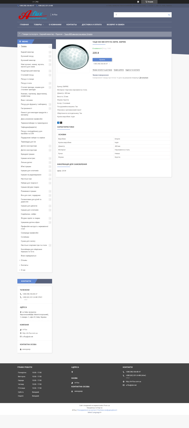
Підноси (59, 34)
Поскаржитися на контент (86, 410)
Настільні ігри (26, 179)
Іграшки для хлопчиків (29, 171)
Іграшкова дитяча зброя (30, 222)
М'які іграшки (26, 166)
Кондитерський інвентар (30, 71)
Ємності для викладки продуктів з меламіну (34, 114)
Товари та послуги (30, 34)
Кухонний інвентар (28, 60)
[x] (61, 123)
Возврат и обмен (115, 25)
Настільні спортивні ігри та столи (34, 245)
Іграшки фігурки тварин (30, 187)
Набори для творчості (29, 183)
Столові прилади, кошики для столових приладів (32, 88)
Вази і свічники (27, 100)
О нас (23, 270)
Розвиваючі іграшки (28, 191)
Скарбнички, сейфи (28, 214)
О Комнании (55, 25)
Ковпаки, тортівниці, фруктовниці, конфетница (34, 95)
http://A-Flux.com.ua (30, 333)
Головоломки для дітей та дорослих (31, 200)
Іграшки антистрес (28, 158)
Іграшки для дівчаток (29, 206)
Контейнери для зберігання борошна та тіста (31, 250)
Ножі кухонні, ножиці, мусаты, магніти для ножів (32, 65)
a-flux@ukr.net (27, 337)
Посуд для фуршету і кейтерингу (34, 104)
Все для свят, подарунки (30, 195)
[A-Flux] (32, 15)
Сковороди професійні (29, 233)
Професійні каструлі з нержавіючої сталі (34, 227)
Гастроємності (26, 108)
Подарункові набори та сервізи (33, 138)
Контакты (71, 25)
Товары (38, 25)
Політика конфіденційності (107, 410)
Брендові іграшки (27, 154)
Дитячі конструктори (29, 146)
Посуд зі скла (26, 83)
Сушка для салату (28, 241)
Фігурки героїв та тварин (30, 218)
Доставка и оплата (92, 25)
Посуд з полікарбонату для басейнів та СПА (31, 132)
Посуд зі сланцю (27, 79)
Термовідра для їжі (28, 142)
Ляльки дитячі (26, 162)
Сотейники (25, 237)
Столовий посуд (27, 75)
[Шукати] (169, 14)
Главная (24, 25)
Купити (102, 60)
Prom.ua (107, 405)
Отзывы (24, 260)
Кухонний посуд (27, 56)
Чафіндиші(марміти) (29, 127)
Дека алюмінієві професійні (31, 119)
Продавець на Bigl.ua (94, 408)
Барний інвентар (47, 34)
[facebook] (58, 123)
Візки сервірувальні (28, 256)
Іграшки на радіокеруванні (31, 175)
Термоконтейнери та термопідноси (34, 123)
